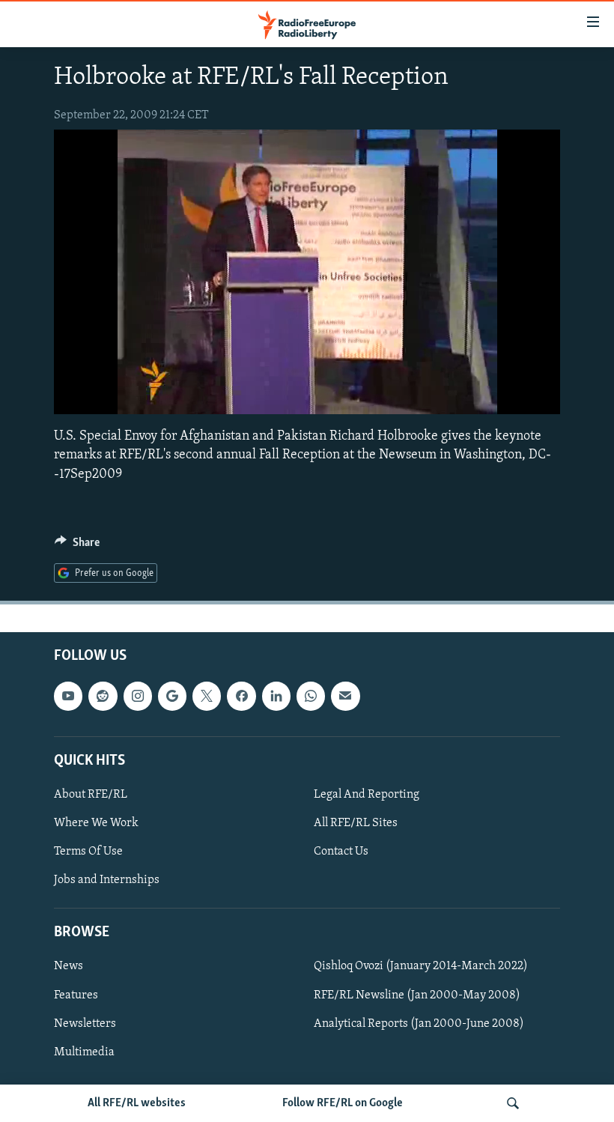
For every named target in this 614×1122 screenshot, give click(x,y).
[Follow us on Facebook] (241, 696)
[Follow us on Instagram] (138, 696)
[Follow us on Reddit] (102, 696)
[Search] (512, 1103)
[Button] (77, 546)
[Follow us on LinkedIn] (276, 696)
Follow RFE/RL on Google (342, 1103)
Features (76, 995)
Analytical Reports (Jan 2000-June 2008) (419, 1024)
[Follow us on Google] (172, 696)
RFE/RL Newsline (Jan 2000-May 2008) (417, 995)
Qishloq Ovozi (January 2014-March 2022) (421, 967)
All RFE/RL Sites (356, 823)
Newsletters (85, 1024)
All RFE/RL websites (137, 1103)
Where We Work (96, 823)
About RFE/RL (90, 795)
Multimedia (84, 1052)
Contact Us (341, 852)
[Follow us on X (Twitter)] (206, 696)
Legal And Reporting (366, 795)
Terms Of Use (88, 852)
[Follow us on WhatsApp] (311, 696)
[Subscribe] (345, 696)
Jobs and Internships (106, 880)
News (68, 967)
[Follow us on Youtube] (68, 696)
